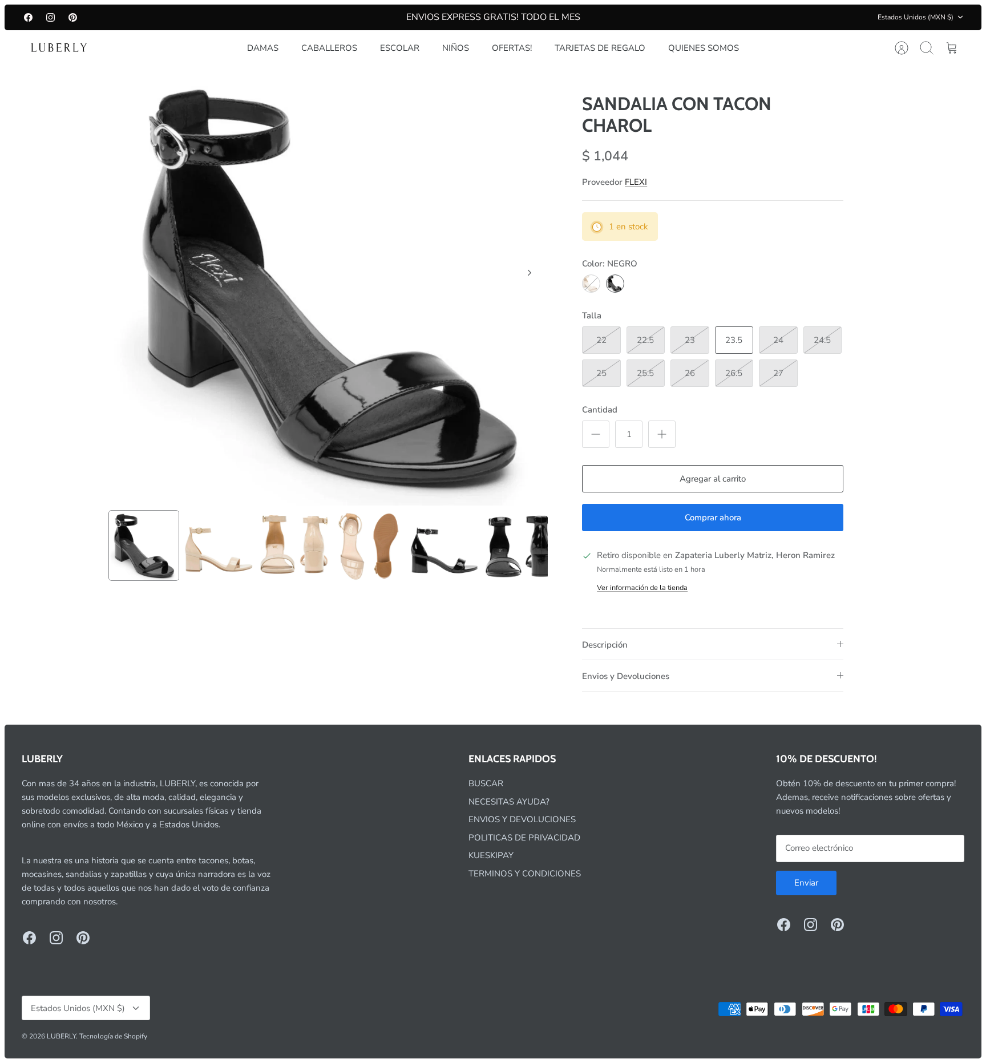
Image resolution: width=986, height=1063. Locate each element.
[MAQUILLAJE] (591, 283)
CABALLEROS (329, 48)
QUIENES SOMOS (703, 48)
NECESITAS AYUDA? (508, 801)
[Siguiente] (529, 272)
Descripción (605, 644)
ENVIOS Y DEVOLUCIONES (522, 819)
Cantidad (599, 409)
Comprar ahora (713, 517)
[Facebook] (28, 17)
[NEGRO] (615, 283)
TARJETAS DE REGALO (600, 48)
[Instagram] (50, 17)
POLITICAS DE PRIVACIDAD (524, 837)
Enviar (806, 882)
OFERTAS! (512, 48)
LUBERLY (61, 1036)
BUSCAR (485, 783)
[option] (328, 286)
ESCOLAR (399, 48)
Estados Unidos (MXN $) (915, 17)
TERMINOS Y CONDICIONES (524, 873)
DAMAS (262, 48)
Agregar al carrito (713, 478)
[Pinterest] (73, 17)
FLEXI (636, 182)
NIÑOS (455, 48)
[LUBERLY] (59, 48)
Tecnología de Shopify (113, 1036)
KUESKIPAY (491, 855)
